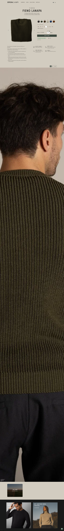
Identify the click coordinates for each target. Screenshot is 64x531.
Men (52, 66)
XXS (38, 26)
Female (51, 32)
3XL (52, 26)
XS (40, 26)
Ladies (55, 66)
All (50, 66)
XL (47, 26)
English (1, 530)
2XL (50, 26)
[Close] (48, 520)
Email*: (22, 526)
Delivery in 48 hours (41, 38)
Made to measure (40, 28)
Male (48, 32)
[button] (8, 30)
